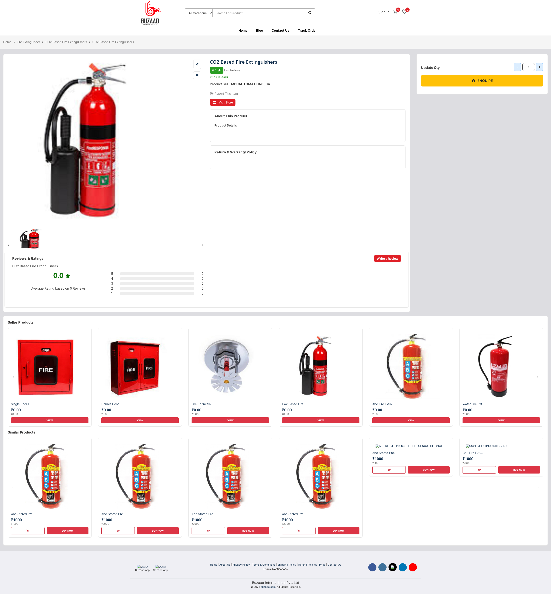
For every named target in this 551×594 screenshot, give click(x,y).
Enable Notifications (275, 569)
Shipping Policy (286, 564)
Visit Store (226, 102)
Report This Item (226, 93)
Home (243, 30)
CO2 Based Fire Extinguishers (66, 42)
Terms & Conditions (263, 564)
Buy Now (67, 530)
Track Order (307, 30)
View (49, 420)
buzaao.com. (268, 586)
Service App (160, 570)
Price (322, 564)
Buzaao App (142, 570)
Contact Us (280, 30)
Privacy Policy (241, 564)
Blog (259, 30)
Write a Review (387, 258)
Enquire (485, 81)
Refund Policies (307, 564)
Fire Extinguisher (28, 42)
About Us (224, 564)
